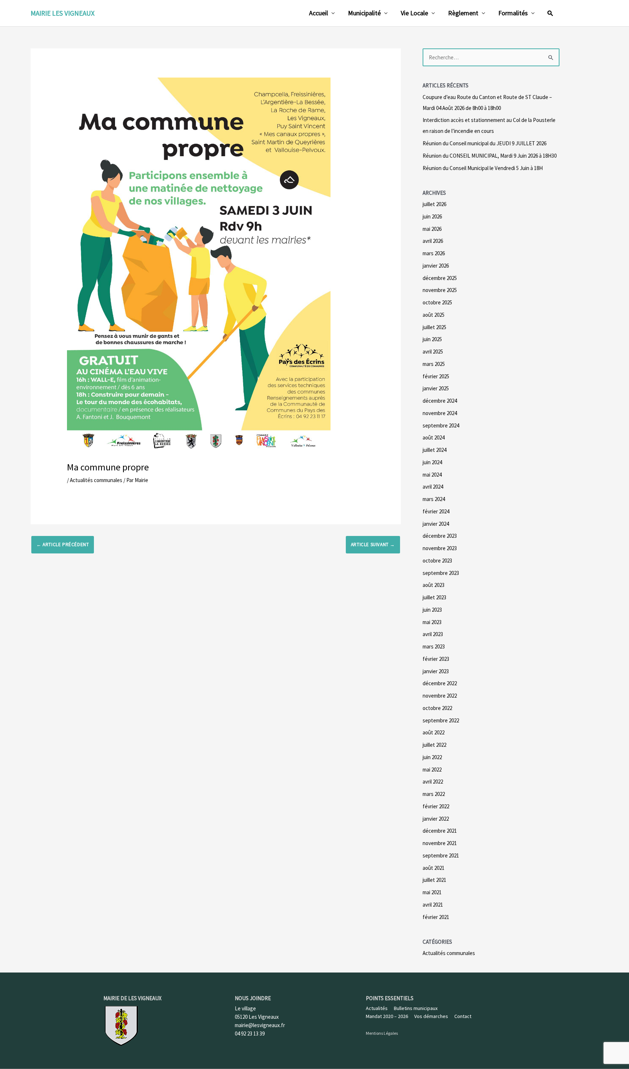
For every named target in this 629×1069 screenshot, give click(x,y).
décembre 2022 (440, 683)
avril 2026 (433, 240)
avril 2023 (433, 634)
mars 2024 (434, 499)
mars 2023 (434, 646)
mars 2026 (434, 253)
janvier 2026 (436, 265)
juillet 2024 (434, 449)
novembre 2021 (440, 843)
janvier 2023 (436, 671)
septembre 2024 (441, 425)
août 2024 (433, 437)
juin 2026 (432, 216)
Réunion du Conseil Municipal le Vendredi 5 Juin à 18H (483, 168)
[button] (550, 13)
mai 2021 (432, 892)
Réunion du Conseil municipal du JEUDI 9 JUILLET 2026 (484, 143)
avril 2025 (433, 351)
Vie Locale (414, 13)
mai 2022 (432, 769)
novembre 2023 (440, 548)
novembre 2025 (440, 290)
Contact (462, 1016)
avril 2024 (433, 486)
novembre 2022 (440, 695)
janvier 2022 (436, 818)
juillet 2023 (434, 597)
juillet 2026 (434, 204)
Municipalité (364, 13)
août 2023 (433, 584)
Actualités (377, 1008)
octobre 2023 (437, 560)
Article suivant (373, 544)
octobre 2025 (437, 302)
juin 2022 (432, 757)
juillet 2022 (434, 744)
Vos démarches (431, 1016)
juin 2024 (432, 462)
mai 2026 (432, 228)
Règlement (463, 13)
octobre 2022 (437, 708)
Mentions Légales (382, 1033)
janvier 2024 (436, 523)
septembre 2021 (441, 855)
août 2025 (433, 314)
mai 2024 (432, 474)
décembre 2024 (440, 400)
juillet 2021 (434, 879)
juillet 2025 (434, 327)
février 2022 (436, 806)
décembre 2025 (440, 278)
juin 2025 (432, 339)
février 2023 (436, 658)
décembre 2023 (440, 535)
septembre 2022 (441, 720)
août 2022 (433, 732)
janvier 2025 (436, 388)
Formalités (513, 13)
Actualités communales (96, 480)
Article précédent (62, 544)
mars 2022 (434, 793)
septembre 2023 (441, 572)
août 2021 (433, 867)
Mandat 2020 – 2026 (387, 1016)
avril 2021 (433, 904)
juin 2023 (432, 609)
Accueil (318, 13)
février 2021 (436, 917)
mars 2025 (434, 363)
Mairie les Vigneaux (63, 13)
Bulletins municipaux (416, 1008)
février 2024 (436, 511)
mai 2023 (432, 622)
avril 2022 (433, 781)
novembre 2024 (440, 413)
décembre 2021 (440, 830)
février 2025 (436, 376)
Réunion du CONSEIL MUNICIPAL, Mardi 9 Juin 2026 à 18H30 (490, 155)
